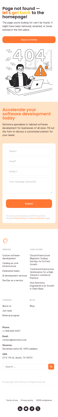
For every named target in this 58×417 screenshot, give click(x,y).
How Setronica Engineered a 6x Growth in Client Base (42, 285)
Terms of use (12, 400)
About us (6, 306)
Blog (32, 306)
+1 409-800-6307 (11, 331)
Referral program (10, 315)
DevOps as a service (12, 280)
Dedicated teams (11, 271)
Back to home (29, 39)
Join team (7, 310)
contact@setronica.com (14, 340)
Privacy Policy (18, 218)
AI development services (14, 275)
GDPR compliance (44, 400)
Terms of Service (37, 218)
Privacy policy (27, 400)
